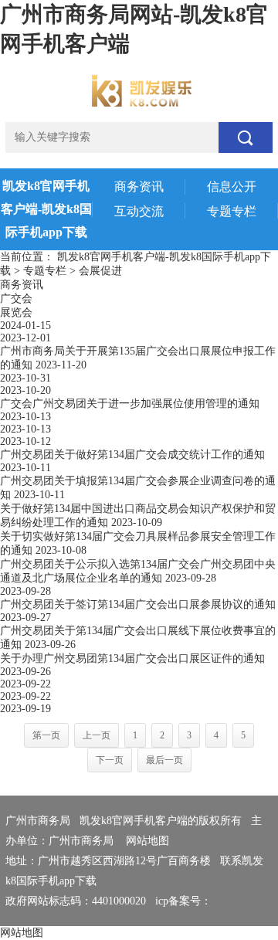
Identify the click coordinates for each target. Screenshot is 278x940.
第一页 (46, 735)
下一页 (110, 760)
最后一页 (164, 760)
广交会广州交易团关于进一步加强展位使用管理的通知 (129, 403)
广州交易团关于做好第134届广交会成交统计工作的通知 (132, 454)
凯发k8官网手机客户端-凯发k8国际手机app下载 (46, 209)
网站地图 (147, 841)
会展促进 (100, 271)
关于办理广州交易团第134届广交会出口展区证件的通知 (132, 658)
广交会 (16, 298)
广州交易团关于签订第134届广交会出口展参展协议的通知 (138, 604)
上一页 (96, 735)
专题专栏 (44, 271)
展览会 (16, 312)
